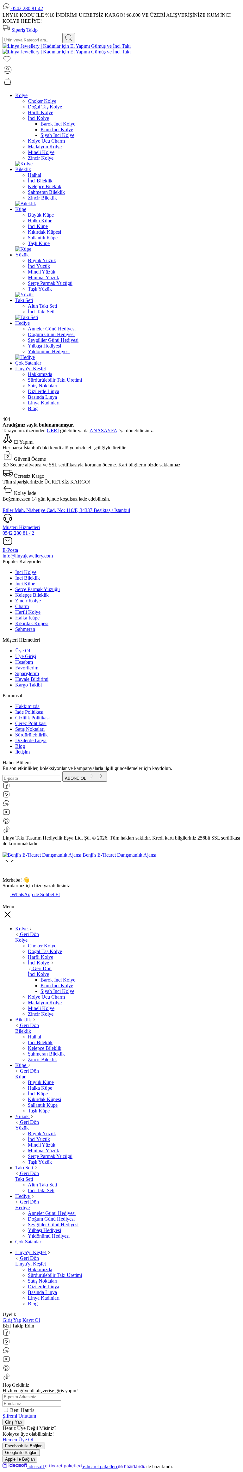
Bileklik (23, 1031)
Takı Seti (24, 1179)
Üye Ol (22, 650)
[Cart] (8, 84)
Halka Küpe (27, 617)
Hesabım (24, 662)
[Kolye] (24, 163)
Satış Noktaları (30, 729)
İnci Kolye (25, 572)
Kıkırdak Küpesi (31, 623)
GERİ (53, 430)
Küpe (20, 1076)
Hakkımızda (27, 706)
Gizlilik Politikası (32, 717)
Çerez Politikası (31, 723)
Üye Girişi (25, 656)
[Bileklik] (25, 203)
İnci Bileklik (27, 578)
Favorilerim (26, 667)
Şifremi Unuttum (19, 1416)
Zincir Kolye (28, 600)
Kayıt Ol (31, 1320)
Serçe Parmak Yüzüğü (37, 589)
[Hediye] (25, 357)
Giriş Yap (12, 1320)
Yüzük (22, 1127)
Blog (20, 746)
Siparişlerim (27, 673)
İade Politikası (29, 712)
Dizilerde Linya (31, 740)
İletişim (22, 751)
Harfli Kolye (27, 612)
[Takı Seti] (26, 317)
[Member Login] (8, 73)
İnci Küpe (25, 583)
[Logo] (67, 48)
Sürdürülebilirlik (31, 734)
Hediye (22, 1207)
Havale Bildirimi (31, 679)
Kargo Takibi (28, 684)
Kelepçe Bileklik (32, 595)
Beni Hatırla (22, 1410)
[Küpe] (23, 249)
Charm (22, 606)
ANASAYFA (103, 430)
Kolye (21, 940)
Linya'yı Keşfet (30, 1263)
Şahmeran (25, 629)
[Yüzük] (24, 294)
